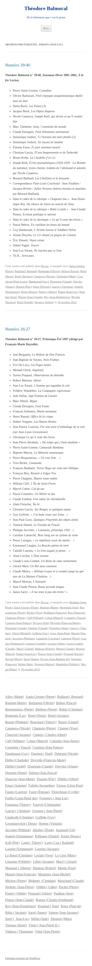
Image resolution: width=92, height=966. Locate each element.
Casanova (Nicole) (44, 276)
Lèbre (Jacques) (43, 861)
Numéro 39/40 (17, 65)
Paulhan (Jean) (64, 893)
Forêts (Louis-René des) (21, 798)
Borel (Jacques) (24, 276)
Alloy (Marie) (14, 697)
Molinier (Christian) (42, 881)
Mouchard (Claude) (71, 881)
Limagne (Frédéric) (18, 861)
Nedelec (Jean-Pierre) (19, 887)
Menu (46, 28)
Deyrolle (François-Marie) (65, 623)
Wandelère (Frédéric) (68, 664)
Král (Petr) (12, 843)
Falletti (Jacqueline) (41, 785)
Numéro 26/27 (17, 329)
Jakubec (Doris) (43, 830)
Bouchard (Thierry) (43, 722)
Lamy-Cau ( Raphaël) (59, 843)
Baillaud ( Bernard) (26, 271)
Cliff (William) (35, 617)
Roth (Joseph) (25, 302)
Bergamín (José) (69, 607)
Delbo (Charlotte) (17, 760)
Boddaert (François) (55, 612)
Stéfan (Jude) (25, 664)
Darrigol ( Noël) (42, 754)
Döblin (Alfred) (68, 779)
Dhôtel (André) (15, 766)
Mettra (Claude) (65, 648)
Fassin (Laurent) (16, 792)
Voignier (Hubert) (44, 664)
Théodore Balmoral (46, 8)
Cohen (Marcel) (54, 617)
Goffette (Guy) (40, 633)
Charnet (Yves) (68, 728)
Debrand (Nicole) (66, 754)
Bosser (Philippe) (16, 722)
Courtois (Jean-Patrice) (18, 623)
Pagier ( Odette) (48, 291)
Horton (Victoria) (50, 823)
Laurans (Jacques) (47, 849)
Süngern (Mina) (61, 919)
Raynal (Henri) (13, 659)
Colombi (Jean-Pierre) (64, 741)
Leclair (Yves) (43, 855)
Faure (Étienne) (41, 286)
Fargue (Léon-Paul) (69, 785)
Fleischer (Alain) (59, 628)
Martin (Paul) (67, 868)
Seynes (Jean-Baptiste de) (55, 659)
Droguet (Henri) (16, 773)
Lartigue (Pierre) (70, 638)
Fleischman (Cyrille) (65, 792)
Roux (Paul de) (71, 906)
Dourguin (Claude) (61, 281)
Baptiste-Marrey (49, 607)
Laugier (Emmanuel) (19, 849)
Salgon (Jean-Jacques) (64, 912)
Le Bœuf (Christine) (19, 855)
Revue (45, 266)
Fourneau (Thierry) (18, 804)
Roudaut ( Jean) (48, 906)
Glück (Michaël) (21, 633)
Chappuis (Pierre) (15, 617)
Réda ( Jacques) (16, 912)
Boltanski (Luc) (15, 715)
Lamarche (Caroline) (48, 638)
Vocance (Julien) (43, 302)
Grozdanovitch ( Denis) (21, 823)
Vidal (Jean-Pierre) (47, 931)
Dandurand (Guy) (39, 281)
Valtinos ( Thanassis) (19, 931)
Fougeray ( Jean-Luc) (53, 798)
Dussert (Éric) (23, 286)
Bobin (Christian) (71, 709)
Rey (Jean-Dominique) (57, 297)
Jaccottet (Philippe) (23, 638)
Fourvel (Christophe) (47, 804)
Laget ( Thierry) (32, 843)
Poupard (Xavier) (73, 654)
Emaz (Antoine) (16, 785)
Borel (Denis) (37, 715)
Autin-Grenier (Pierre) (26, 607)
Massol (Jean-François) (20, 874)
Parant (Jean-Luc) (68, 291)
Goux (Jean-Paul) (60, 633)
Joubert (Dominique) (19, 836)
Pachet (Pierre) (69, 887)
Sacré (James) (31, 659)
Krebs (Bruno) (29, 291)
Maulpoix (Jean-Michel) (54, 874)
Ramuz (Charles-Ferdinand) (54, 900)
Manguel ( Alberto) (18, 868)
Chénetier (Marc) (66, 276)
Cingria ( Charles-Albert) (50, 735)
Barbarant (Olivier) (49, 271)
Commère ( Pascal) (75, 617)
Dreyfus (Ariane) (66, 766)
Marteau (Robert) (45, 648)
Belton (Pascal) (70, 271)
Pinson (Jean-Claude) (30, 297)
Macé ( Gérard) (25, 648)
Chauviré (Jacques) (18, 735)
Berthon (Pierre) (46, 709)
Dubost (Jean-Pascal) (43, 773)
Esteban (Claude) (38, 628)
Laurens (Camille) (36, 643)
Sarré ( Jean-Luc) (17, 919)
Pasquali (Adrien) (40, 893)
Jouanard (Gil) (65, 830)
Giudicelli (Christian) (19, 817)
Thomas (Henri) (16, 925)
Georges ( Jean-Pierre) (47, 811)
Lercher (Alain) (56, 643)
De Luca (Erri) (41, 623)
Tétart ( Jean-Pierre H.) (43, 925)
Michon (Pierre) (16, 881)
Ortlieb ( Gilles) (46, 887)
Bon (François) (76, 612)
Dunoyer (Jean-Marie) (20, 779)
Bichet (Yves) (34, 612)
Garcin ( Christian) (62, 286)
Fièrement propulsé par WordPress (22, 958)
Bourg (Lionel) (68, 722)
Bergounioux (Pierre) (19, 709)
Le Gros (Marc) (65, 855)
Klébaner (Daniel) (47, 836)
